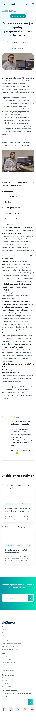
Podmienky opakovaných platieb (12, 644)
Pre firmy (5, 656)
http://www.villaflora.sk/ (10, 213)
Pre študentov (6, 665)
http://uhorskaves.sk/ (9, 196)
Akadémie (5, 683)
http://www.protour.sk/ (10, 224)
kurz (18, 450)
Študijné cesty (6, 680)
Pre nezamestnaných (8, 662)
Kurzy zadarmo (7, 686)
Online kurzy (5, 678)
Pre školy (4, 668)
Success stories (18, 16)
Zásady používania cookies (10, 649)
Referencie (5, 629)
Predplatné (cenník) (8, 670)
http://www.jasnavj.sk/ (10, 219)
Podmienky (5, 641)
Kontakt (4, 638)
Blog (3, 635)
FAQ (3, 632)
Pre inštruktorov (6, 659)
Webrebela (6, 261)
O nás (3, 627)
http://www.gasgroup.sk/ (11, 208)
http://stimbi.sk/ (7, 191)
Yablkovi (5, 264)
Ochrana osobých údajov (10, 646)
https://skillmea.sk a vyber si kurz (14, 395)
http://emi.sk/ (7, 202)
